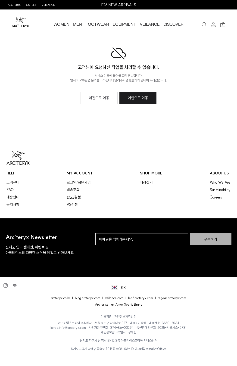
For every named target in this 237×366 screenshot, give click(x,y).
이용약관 (106, 316)
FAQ (10, 189)
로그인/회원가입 (79, 182)
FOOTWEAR (97, 24)
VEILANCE (150, 24)
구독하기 (210, 239)
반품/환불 (74, 197)
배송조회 (73, 189)
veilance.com (114, 298)
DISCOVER (173, 24)
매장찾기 (146, 182)
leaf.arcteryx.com (140, 298)
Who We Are (220, 182)
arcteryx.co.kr (60, 298)
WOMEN (61, 24)
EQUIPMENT (124, 24)
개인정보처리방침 (125, 316)
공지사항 (12, 204)
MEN (77, 24)
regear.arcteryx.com (172, 298)
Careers (216, 197)
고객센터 (12, 182)
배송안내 (12, 197)
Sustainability (220, 189)
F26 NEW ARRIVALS (118, 5)
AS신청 (72, 204)
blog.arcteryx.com (87, 298)
